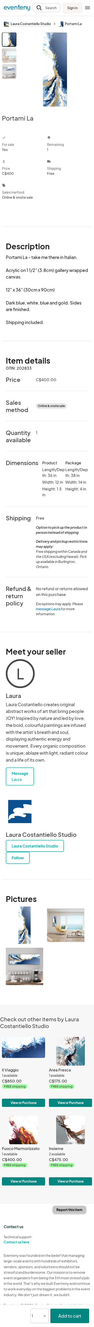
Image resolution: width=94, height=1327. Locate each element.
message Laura (48, 609)
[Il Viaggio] (23, 1072)
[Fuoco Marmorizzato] (23, 1150)
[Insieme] (70, 1150)
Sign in (72, 8)
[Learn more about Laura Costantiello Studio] (20, 811)
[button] (46, 7)
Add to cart (69, 1316)
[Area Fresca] (70, 1072)
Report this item (69, 1209)
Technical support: (18, 1239)
